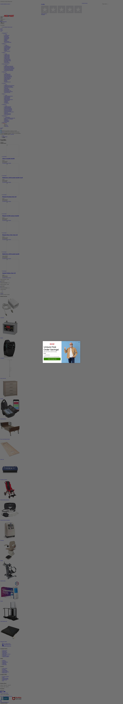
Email (45, 353)
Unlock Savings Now (52, 359)
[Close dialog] (79, 342)
